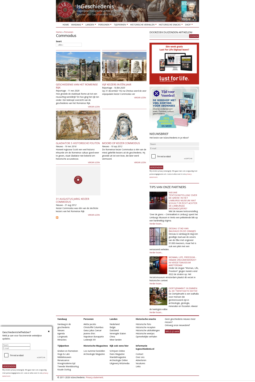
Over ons (140, 357)
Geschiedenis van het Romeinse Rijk (77, 86)
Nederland (115, 324)
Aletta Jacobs (90, 324)
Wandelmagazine (118, 357)
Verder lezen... (156, 223)
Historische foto (143, 324)
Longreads (62, 336)
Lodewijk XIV (90, 339)
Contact (139, 354)
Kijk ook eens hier (119, 345)
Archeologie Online (119, 360)
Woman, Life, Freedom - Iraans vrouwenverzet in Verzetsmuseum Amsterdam (182, 261)
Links (138, 366)
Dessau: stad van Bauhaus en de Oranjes (182, 229)
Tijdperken (119, 25)
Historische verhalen (142, 25)
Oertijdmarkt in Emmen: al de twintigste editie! (183, 289)
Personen (103, 25)
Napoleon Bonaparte (94, 336)
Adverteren (141, 360)
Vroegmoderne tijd (66, 363)
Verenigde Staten (118, 333)
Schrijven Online (117, 350)
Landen (89, 25)
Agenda (61, 333)
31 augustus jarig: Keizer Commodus (72, 200)
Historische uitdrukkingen (148, 330)
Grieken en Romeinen (67, 350)
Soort (59, 41)
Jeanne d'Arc (89, 333)
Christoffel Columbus (93, 327)
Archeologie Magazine (94, 354)
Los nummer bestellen (94, 350)
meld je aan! (172, 331)
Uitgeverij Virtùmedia (119, 363)
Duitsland (114, 330)
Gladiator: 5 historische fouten (78, 143)
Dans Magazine (117, 354)
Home (66, 24)
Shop (187, 25)
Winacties (62, 339)
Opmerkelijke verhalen (146, 336)
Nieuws (60, 330)
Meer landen (116, 339)
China (112, 336)
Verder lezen (94, 107)
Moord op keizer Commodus (121, 143)
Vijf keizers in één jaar (116, 84)
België (113, 327)
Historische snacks (169, 25)
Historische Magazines (96, 345)
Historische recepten (145, 327)
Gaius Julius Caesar (93, 330)
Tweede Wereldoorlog (68, 366)
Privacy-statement (94, 377)
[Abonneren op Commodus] (101, 217)
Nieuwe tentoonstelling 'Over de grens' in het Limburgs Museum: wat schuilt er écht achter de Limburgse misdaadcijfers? (183, 200)
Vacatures (140, 363)
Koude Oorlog (64, 369)
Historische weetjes (145, 333)
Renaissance (63, 360)
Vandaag (75, 25)
